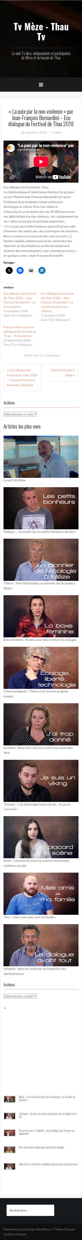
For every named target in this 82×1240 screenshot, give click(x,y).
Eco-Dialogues (50, 355)
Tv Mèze (56, 132)
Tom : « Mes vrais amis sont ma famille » (29, 917)
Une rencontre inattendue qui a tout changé (41, 1147)
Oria (67, 1229)
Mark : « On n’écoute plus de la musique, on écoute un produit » (47, 1098)
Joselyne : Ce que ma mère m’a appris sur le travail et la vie (47, 1115)
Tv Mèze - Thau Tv (41, 31)
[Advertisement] (41, 1058)
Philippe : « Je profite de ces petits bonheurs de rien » (39, 531)
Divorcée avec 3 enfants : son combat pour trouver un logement (47, 1132)
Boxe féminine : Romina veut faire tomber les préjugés (40, 639)
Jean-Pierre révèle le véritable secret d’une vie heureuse (48, 1164)
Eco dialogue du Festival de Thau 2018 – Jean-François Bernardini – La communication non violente (57, 302)
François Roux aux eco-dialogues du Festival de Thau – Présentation (19, 331)
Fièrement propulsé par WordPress (27, 1229)
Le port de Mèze (14, 480)
